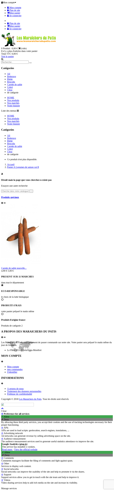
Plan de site (14, 10)
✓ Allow (5, 416)
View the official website (25, 449)
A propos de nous (15, 388)
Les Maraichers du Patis (30, 399)
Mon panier (14, 13)
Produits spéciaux (10, 197)
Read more (7, 449)
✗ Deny (5, 419)
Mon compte (15, 7)
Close (4, 411)
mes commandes (15, 369)
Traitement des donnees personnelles (24, 391)
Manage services (9, 488)
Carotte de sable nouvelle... (14, 268)
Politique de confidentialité (19, 394)
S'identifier (12, 372)
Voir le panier (7, 56)
